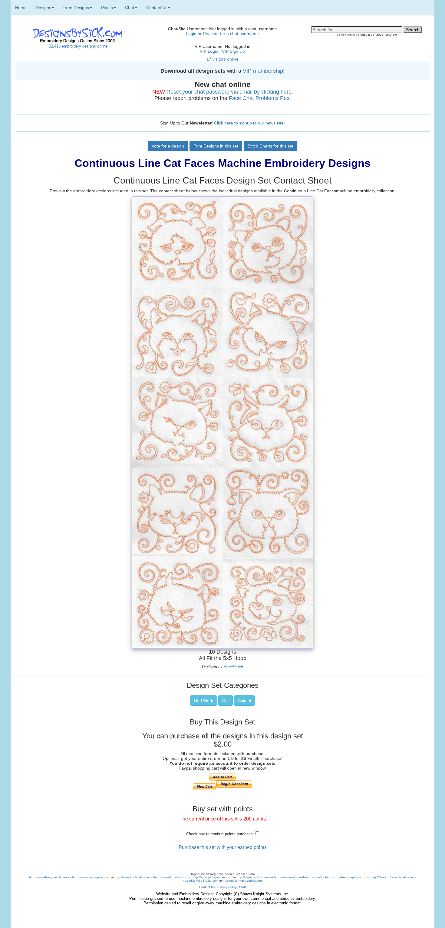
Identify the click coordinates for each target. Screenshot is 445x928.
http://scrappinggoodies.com (212, 877)
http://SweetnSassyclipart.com (392, 877)
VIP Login (209, 51)
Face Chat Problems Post (260, 98)
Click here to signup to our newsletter (249, 123)
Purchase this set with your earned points (223, 847)
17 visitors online (222, 59)
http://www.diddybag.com (170, 877)
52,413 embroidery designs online (78, 46)
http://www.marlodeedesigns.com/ (297, 877)
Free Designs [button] (76, 7)
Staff (242, 887)
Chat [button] (129, 7)
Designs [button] (43, 7)
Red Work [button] (203, 700)
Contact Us (207, 887)
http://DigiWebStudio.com (200, 880)
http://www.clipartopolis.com (91, 877)
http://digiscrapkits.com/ (253, 877)
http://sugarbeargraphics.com (345, 877)
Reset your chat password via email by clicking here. (229, 92)
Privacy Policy (226, 887)
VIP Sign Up (233, 51)
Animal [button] (244, 700)
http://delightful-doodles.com (242, 880)
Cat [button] (225, 700)
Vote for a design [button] (168, 146)
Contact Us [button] (156, 7)
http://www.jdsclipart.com (132, 877)
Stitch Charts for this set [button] (270, 146)
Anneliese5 (233, 667)
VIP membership (263, 71)
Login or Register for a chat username (222, 33)
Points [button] (107, 7)
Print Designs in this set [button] (215, 146)
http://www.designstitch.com (48, 877)
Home (21, 7)
